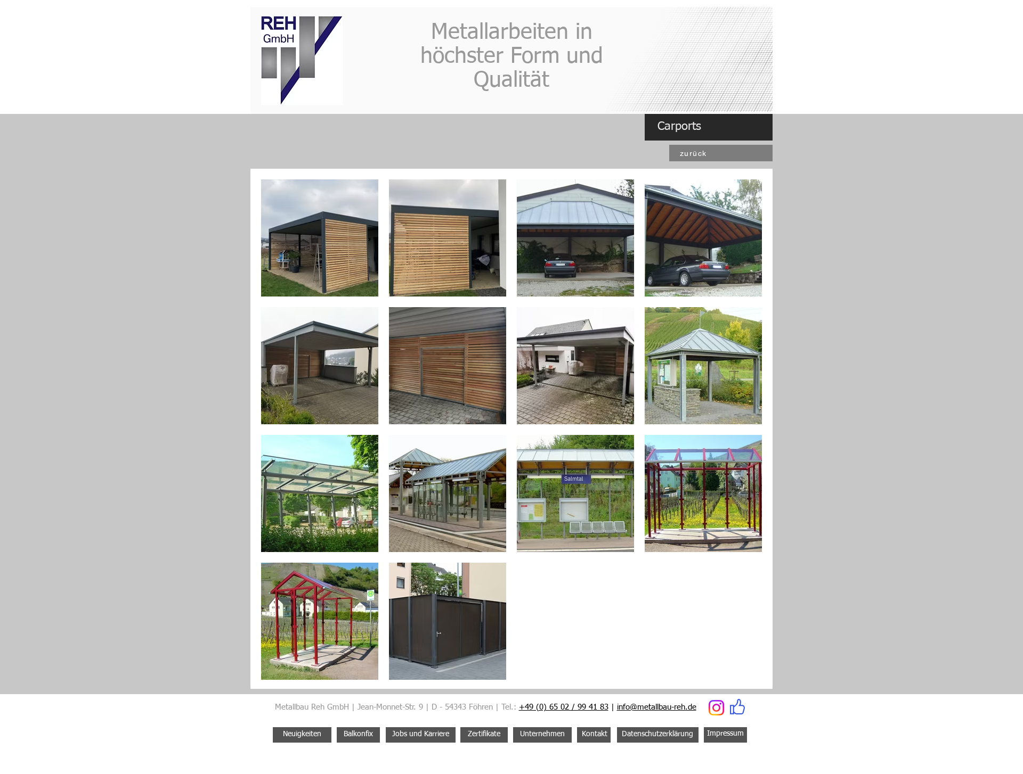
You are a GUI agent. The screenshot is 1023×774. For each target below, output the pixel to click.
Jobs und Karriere (420, 734)
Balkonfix (358, 734)
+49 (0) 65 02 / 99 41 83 (563, 707)
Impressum (725, 733)
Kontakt (594, 734)
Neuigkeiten (302, 734)
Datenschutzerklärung (657, 734)
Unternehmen (542, 734)
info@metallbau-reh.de (656, 707)
